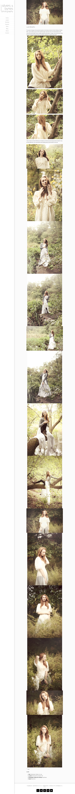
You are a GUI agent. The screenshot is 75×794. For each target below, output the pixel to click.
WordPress (54, 785)
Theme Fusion (40, 785)
